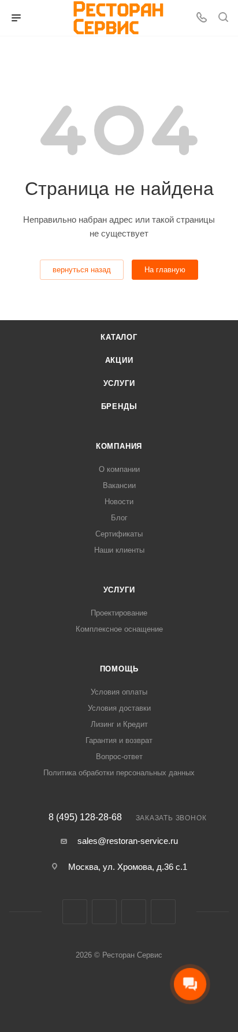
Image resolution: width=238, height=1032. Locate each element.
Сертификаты (119, 534)
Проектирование (119, 613)
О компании (119, 469)
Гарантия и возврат (119, 740)
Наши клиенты (119, 550)
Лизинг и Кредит (119, 724)
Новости (119, 501)
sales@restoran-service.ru (127, 841)
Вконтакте (74, 911)
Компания (119, 446)
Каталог (119, 337)
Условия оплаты (119, 692)
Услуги (119, 383)
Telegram (133, 911)
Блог (119, 517)
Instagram (104, 911)
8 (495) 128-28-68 (85, 817)
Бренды (119, 406)
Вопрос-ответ (119, 756)
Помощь (119, 669)
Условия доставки (119, 708)
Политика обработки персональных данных (119, 772)
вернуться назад (82, 269)
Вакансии (119, 485)
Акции (119, 360)
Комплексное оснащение (119, 629)
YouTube (163, 911)
